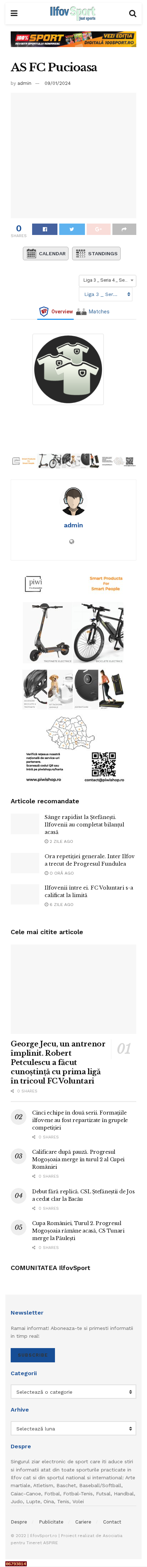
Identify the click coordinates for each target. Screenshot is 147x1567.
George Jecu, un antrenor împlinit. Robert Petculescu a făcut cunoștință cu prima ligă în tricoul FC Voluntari (58, 1062)
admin (24, 83)
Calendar (52, 253)
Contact (112, 1522)
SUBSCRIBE (33, 1355)
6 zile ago (61, 904)
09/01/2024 (58, 83)
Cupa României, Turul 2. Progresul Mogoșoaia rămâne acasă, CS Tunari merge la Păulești (78, 1230)
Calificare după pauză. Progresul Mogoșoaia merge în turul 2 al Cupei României (78, 1159)
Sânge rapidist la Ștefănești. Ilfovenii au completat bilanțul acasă (84, 824)
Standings (103, 253)
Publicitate (51, 1522)
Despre (19, 1522)
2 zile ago (60, 841)
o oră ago (61, 873)
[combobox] (107, 280)
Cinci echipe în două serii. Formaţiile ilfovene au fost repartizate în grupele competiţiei (80, 1120)
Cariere (83, 1522)
